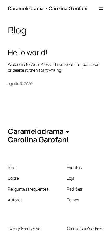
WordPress (95, 228)
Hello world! (28, 52)
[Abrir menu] (101, 8)
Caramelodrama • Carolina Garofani (48, 8)
